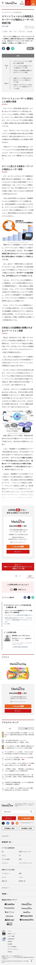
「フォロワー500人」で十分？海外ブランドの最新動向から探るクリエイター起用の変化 (19, 764)
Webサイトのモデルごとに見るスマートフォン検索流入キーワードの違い (22, 86)
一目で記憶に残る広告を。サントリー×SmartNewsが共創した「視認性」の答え (17, 741)
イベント (5, 888)
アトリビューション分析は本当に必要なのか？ (18, 615)
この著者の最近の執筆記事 (20, 647)
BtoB (10, 31)
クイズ (21, 877)
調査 (20, 873)
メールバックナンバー (19, 542)
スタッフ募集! (11, 936)
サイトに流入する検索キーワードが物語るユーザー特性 (22, 67)
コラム (15, 31)
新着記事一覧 (6, 842)
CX (20, 855)
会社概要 (10, 944)
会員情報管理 (11, 939)
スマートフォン (22, 31)
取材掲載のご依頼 (26, 828)
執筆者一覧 (22, 881)
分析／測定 (29, 31)
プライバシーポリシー (13, 949)
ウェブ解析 (5, 31)
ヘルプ (9, 931)
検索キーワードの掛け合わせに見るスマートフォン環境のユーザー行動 (22, 80)
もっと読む (7, 623)
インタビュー (6, 873)
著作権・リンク (11, 933)
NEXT (30, 576)
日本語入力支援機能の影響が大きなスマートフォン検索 (22, 71)
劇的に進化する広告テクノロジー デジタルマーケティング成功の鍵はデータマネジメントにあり (18, 620)
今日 (10, 728)
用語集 (4, 894)
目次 (18, 56)
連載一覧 (4, 881)
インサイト (5, 863)
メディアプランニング (25, 863)
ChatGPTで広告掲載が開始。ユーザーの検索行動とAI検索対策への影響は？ (19, 783)
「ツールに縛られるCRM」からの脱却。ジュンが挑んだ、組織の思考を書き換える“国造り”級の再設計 (19, 734)
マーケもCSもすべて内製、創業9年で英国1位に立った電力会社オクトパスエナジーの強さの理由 (19, 747)
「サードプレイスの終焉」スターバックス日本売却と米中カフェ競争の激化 (19, 758)
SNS (20, 859)
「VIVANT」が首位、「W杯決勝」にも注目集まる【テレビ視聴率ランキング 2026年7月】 (19, 770)
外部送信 (10, 951)
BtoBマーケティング (25, 852)
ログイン (19, 551)
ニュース (5, 836)
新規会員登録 (18, 546)
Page (6, 83)
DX (3, 852)
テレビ (4, 855)
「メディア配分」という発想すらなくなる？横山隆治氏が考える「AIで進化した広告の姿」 (19, 789)
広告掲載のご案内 (9, 828)
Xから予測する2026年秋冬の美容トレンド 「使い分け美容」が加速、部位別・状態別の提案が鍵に (19, 776)
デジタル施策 (6, 859)
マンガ (4, 877)
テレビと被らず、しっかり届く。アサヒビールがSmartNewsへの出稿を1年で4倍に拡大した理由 (19, 753)
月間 (26, 728)
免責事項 (10, 941)
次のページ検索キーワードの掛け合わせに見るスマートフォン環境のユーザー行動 (18, 566)
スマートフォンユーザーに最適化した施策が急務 (22, 62)
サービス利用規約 (12, 946)
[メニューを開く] (3, 3)
